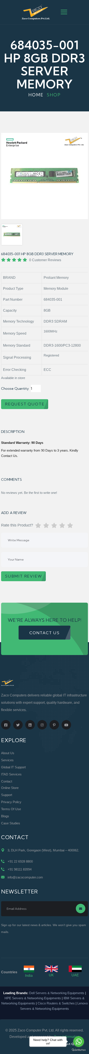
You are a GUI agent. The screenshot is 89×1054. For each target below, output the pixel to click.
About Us (7, 753)
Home (36, 94)
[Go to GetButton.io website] (79, 1049)
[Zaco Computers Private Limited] (36, 12)
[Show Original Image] (12, 234)
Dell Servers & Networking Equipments (56, 993)
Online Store (10, 788)
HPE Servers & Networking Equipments (33, 998)
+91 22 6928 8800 (20, 861)
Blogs (5, 816)
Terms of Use (11, 809)
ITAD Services (11, 774)
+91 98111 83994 (20, 869)
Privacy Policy (11, 802)
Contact (6, 781)
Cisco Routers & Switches (56, 1003)
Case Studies (10, 823)
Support (6, 795)
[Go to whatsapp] (78, 1041)
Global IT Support (13, 767)
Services (7, 760)
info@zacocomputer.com (25, 877)
